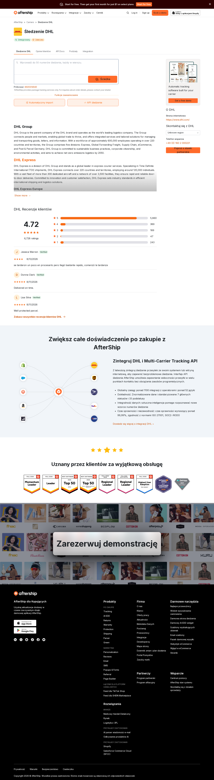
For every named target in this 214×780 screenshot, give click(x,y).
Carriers (30, 22)
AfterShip (18, 22)
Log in (134, 12)
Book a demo (160, 12)
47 (151, 236)
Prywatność (19, 769)
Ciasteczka (68, 769)
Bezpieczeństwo (50, 769)
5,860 (153, 218)
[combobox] (183, 132)
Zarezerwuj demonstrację (107, 544)
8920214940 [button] (31, 87)
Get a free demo (183, 100)
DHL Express (25, 160)
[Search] (127, 12)
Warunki (33, 769)
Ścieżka (105, 79)
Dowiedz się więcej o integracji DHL (133, 423)
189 (152, 230)
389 (152, 224)
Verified (43, 252)
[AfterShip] (24, 13)
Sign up (146, 12)
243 (152, 242)
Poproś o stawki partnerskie (183, 150)
